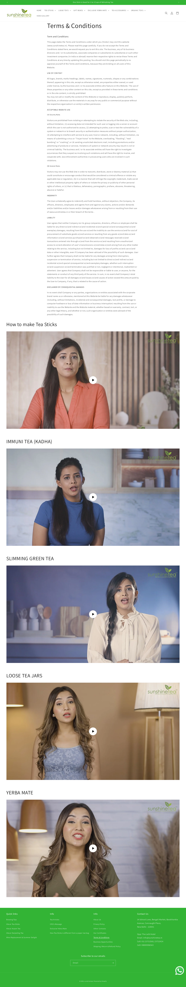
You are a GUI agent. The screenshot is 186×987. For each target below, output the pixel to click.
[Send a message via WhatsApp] (180, 970)
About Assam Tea (13, 928)
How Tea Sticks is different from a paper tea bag (69, 933)
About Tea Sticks (13, 924)
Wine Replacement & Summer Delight (21, 937)
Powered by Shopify (100, 981)
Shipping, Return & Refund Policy (107, 946)
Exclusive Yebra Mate (58, 928)
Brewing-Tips (11, 919)
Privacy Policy (99, 924)
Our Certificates (100, 933)
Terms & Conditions (101, 937)
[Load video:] (93, 380)
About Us (97, 919)
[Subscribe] (113, 963)
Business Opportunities (103, 942)
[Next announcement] (179, 2)
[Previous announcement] (7, 2)
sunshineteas (88, 981)
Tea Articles (54, 919)
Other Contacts (100, 928)
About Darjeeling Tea (14, 933)
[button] (50, 10)
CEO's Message (56, 924)
